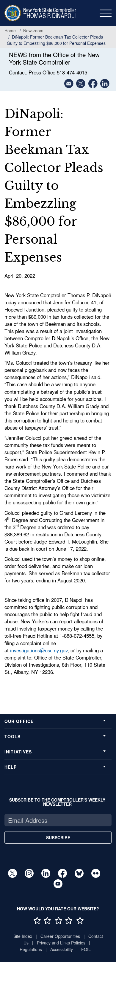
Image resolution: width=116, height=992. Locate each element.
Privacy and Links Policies (61, 943)
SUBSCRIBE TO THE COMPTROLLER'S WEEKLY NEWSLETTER (57, 802)
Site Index (22, 936)
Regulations (31, 949)
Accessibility (61, 949)
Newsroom (33, 30)
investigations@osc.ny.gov (39, 650)
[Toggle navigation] (106, 13)
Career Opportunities (60, 936)
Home (10, 30)
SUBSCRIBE (58, 837)
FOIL (86, 949)
